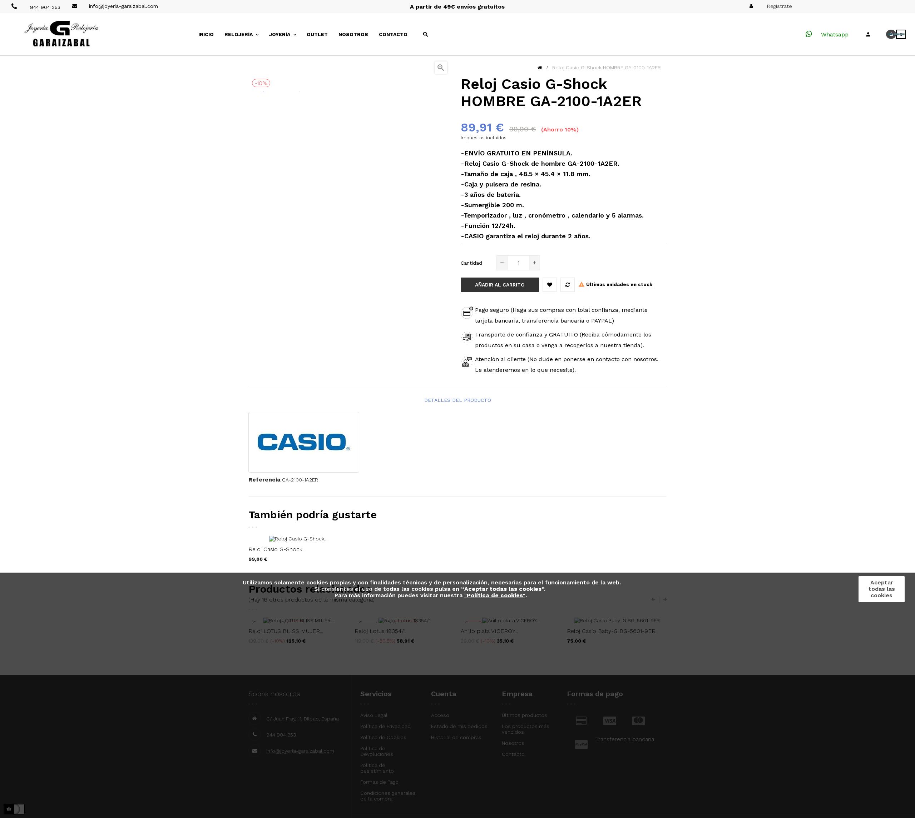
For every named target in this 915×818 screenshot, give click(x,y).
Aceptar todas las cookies (882, 589)
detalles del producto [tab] (457, 400)
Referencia (264, 479)
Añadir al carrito (500, 285)
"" (494, 595)
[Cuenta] (868, 34)
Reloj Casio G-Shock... (277, 549)
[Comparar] (567, 285)
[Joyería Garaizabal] (75, 34)
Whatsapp (834, 34)
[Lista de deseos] (550, 285)
